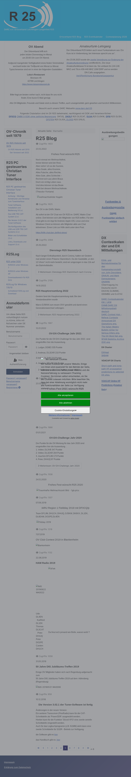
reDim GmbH (74, 418)
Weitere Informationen (59, 415)
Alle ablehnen (65, 402)
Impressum (77, 415)
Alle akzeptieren (65, 395)
